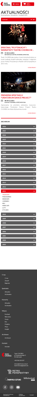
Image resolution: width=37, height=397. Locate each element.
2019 (4, 157)
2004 (4, 240)
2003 (4, 244)
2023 (4, 139)
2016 (4, 169)
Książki (7, 329)
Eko (6, 322)
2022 (4, 144)
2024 (4, 135)
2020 (4, 152)
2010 (4, 214)
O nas (6, 278)
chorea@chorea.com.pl (21, 364)
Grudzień (5, 194)
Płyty (6, 326)
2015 (4, 174)
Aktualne (7, 292)
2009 (4, 218)
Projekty (7, 324)
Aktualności (14, 15)
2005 (4, 236)
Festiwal (7, 314)
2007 (4, 227)
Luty (4, 208)
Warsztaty (8, 317)
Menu (17, 4)
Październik (6, 197)
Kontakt (7, 346)
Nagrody (7, 283)
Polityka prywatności (22, 395)
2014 (4, 178)
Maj (3, 203)
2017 (4, 165)
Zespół (7, 280)
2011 (4, 191)
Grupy (6, 319)
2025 (4, 131)
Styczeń (5, 210)
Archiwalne (8, 294)
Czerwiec (5, 201)
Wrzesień (5, 199)
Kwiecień (5, 205)
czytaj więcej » (32, 67)
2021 (4, 148)
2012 (4, 187)
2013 (4, 182)
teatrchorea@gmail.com (21, 365)
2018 (4, 161)
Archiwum (8, 338)
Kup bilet (28, 4)
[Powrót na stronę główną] (6, 6)
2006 (4, 231)
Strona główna (5, 15)
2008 (4, 223)
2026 (4, 126)
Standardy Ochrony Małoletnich (8, 395)
